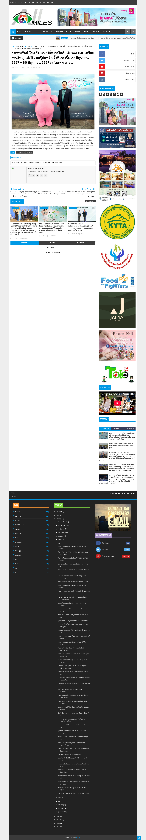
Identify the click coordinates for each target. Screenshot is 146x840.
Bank (36, 32)
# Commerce (21, 152)
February (61, 808)
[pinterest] (29, 2)
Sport (86, 32)
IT (51, 32)
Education (96, 32)
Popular (105, 429)
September (62, 532)
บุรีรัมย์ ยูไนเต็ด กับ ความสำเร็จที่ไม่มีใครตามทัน (73, 793)
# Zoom (29, 152)
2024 (58, 519)
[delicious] (51, 2)
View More (91, 201)
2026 (58, 512)
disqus (52, 243)
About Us (107, 32)
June (60, 543)
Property (44, 32)
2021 (58, 823)
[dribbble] (36, 2)
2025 (58, 515)
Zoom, (40, 67)
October (61, 529)
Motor (28, 32)
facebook (80, 243)
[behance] (44, 2)
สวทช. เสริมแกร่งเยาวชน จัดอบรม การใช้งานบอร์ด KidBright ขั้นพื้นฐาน (121, 446)
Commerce (59, 32)
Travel (20, 32)
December (62, 522)
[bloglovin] (33, 2)
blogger (24, 243)
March (60, 805)
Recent (117, 429)
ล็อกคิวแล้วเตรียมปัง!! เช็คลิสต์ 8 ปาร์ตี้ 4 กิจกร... (73, 582)
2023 (58, 816)
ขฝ (16, 572)
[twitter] (25, 2)
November (62, 525)
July (59, 539)
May (60, 798)
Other (17, 520)
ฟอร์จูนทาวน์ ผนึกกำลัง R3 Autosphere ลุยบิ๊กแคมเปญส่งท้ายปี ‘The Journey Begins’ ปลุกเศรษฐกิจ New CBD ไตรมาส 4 (81, 227)
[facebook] (22, 2)
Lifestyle (78, 32)
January (61, 812)
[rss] (40, 2)
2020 (58, 827)
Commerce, (33, 67)
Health (68, 32)
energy (18, 551)
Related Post (17, 201)
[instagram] (48, 2)
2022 (58, 820)
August (61, 536)
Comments (129, 429)
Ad (16, 568)
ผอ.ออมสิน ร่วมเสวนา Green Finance (70, 754)
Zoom (28, 46)
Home (13, 46)
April (60, 801)
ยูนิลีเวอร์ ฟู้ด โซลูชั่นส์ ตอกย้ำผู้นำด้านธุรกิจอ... (73, 621)
